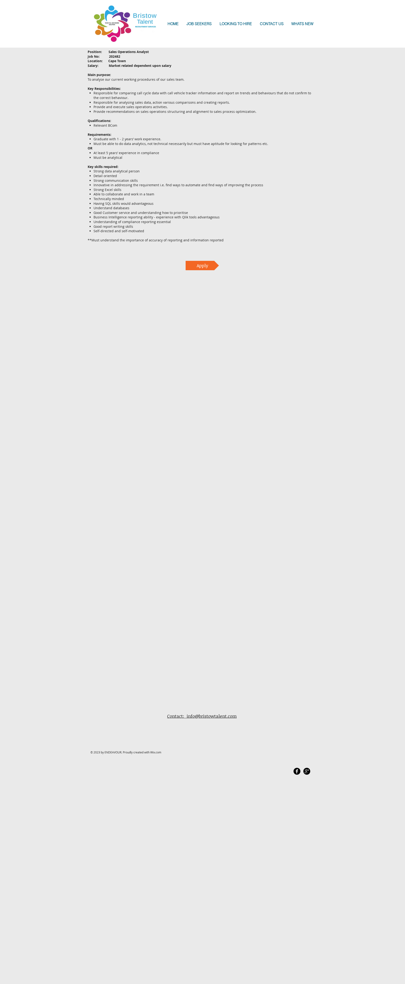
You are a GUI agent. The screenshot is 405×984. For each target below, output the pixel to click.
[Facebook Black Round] (296, 771)
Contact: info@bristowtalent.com (202, 716)
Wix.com (155, 752)
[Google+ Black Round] (306, 771)
